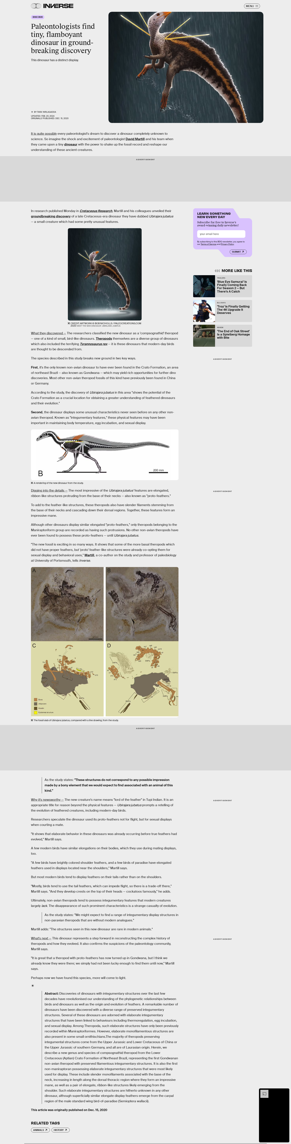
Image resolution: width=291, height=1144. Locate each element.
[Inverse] (58, 6)
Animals (38, 1130)
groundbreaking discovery (51, 216)
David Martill (135, 139)
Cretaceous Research (96, 211)
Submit (236, 251)
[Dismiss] (285, 1091)
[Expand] (262, 1091)
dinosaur (70, 144)
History (59, 1130)
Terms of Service (208, 244)
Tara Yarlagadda (46, 112)
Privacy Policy (227, 244)
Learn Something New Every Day (214, 214)
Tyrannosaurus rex (93, 344)
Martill (89, 555)
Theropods (104, 338)
